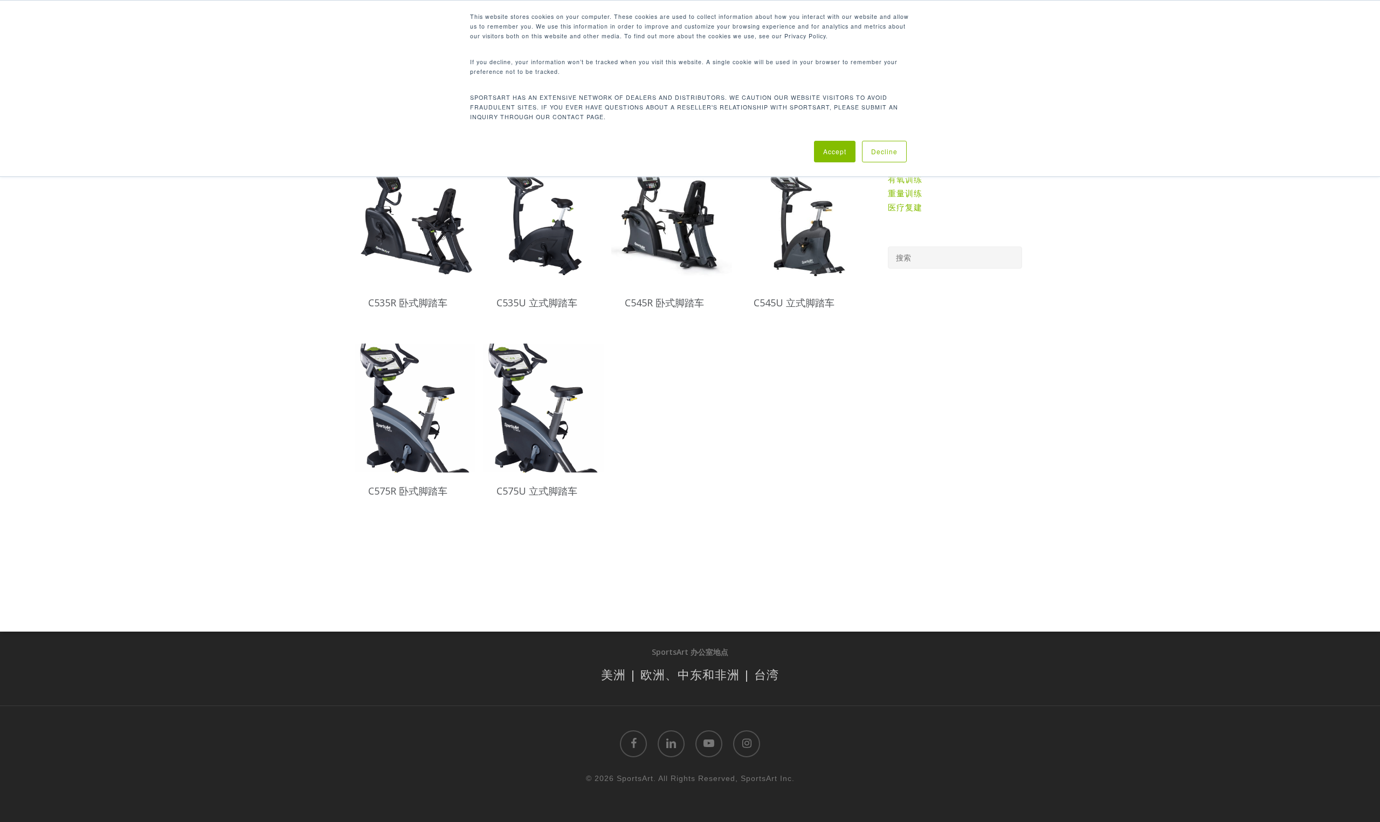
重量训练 (905, 193)
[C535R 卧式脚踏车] (415, 219)
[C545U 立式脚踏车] (800, 219)
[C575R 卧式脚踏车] (415, 408)
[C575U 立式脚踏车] (543, 408)
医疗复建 (905, 207)
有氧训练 (905, 179)
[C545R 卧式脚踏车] (671, 219)
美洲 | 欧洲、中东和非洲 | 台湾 (690, 674)
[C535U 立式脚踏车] (543, 219)
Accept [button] (834, 151)
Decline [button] (884, 151)
